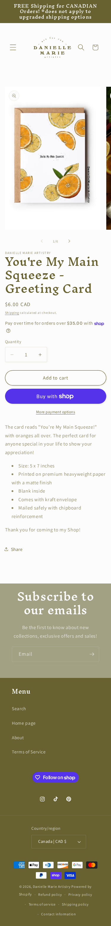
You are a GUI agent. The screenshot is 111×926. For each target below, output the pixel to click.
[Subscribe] (92, 654)
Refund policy (50, 894)
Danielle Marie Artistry (52, 886)
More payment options (55, 411)
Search (19, 708)
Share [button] (17, 549)
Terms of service (42, 904)
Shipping (12, 313)
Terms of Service (29, 752)
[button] (13, 47)
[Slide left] (41, 241)
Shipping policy (75, 904)
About (18, 737)
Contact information (58, 914)
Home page (24, 723)
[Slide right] (69, 241)
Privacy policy (80, 894)
